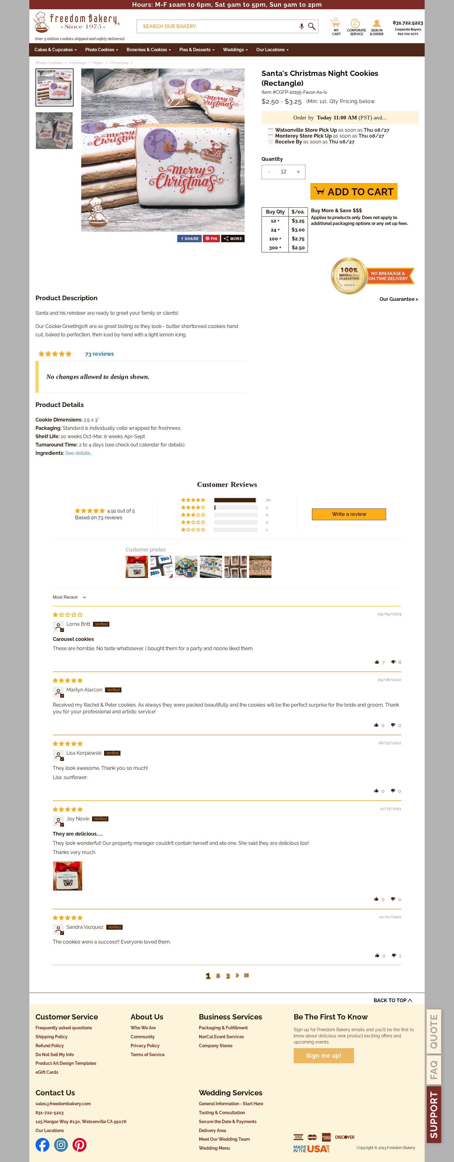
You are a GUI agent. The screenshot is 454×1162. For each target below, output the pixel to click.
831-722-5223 (50, 1112)
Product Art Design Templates (66, 1063)
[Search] (311, 26)
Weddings (233, 49)
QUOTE (433, 1031)
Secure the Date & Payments (228, 1121)
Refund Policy (50, 1045)
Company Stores (216, 1045)
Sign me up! (324, 1055)
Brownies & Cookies (147, 49)
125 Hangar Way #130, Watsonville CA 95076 (81, 1121)
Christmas (119, 62)
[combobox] (228, 26)
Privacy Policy (145, 1045)
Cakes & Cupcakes (54, 49)
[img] (67, 615)
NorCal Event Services (221, 1036)
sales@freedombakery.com (63, 1103)
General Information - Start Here (231, 1103)
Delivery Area (212, 1130)
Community (143, 1036)
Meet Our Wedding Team (224, 1139)
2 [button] (218, 975)
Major (98, 62)
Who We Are (143, 1027)
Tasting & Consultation (222, 1112)
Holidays (77, 62)
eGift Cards (47, 1072)
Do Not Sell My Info (55, 1054)
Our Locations (50, 1130)
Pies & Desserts (195, 49)
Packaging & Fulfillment (223, 1027)
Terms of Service (148, 1054)
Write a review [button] (349, 514)
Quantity (272, 159)
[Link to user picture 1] (67, 876)
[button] (301, 26)
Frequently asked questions (64, 1027)
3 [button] (228, 975)
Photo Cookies (99, 49)
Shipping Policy (52, 1036)
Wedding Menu (214, 1148)
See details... (79, 453)
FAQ (433, 1070)
